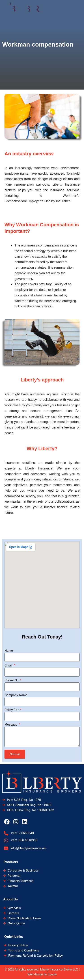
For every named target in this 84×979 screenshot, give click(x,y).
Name (8, 650)
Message (11, 724)
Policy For (11, 709)
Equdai (52, 974)
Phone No (11, 680)
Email (8, 665)
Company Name (16, 695)
